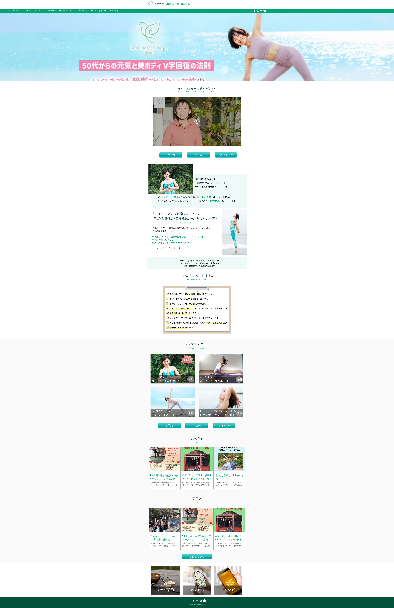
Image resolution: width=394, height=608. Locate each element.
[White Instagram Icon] (258, 11)
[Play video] (197, 121)
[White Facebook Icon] (254, 11)
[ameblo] (264, 11)
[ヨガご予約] (173, 368)
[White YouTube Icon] (261, 11)
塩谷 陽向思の (160, 4)
